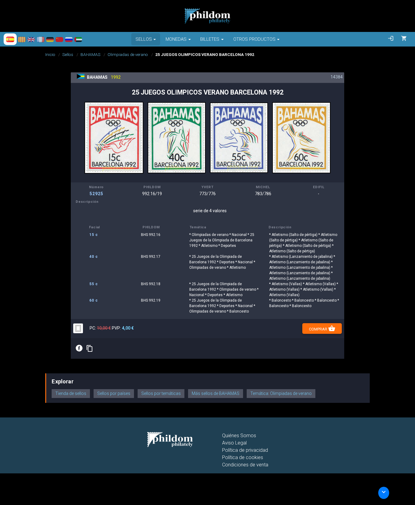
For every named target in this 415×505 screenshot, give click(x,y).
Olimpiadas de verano (128, 54)
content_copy (89, 348)
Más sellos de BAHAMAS (215, 393)
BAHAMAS (91, 54)
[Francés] (40, 39)
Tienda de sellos (70, 393)
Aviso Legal (234, 443)
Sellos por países (113, 393)
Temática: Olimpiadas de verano (281, 393)
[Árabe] (78, 39)
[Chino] (59, 39)
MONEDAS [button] (176, 39)
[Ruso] (68, 39)
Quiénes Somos (239, 435)
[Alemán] (50, 39)
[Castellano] (10, 39)
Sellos (67, 54)
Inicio (50, 54)
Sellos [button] (143, 39)
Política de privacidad (245, 450)
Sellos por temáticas (161, 393)
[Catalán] (21, 39)
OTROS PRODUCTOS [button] (254, 39)
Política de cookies (242, 457)
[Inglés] (31, 39)
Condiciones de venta (245, 465)
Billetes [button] (209, 39)
